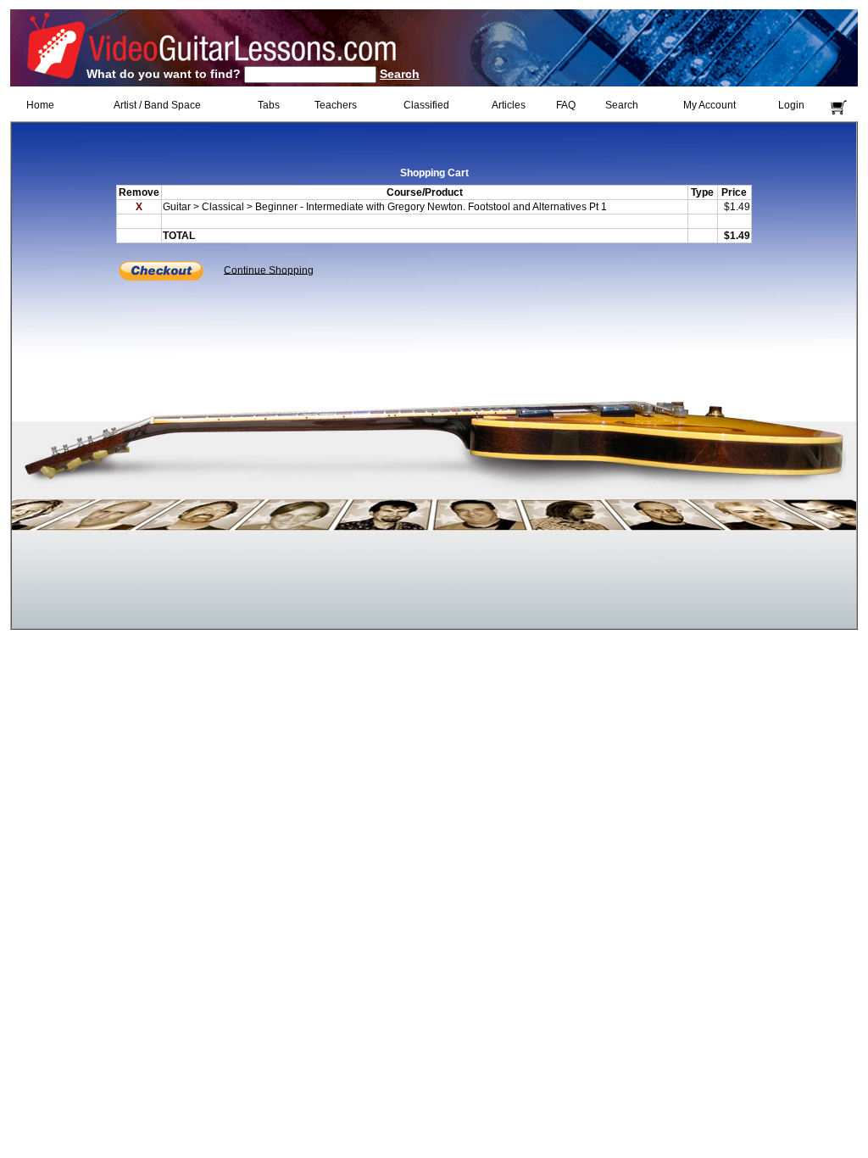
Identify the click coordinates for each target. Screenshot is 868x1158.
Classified (426, 105)
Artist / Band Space (157, 105)
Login (791, 105)
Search (400, 74)
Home (40, 105)
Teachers (335, 105)
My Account (709, 105)
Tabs (269, 105)
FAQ (566, 105)
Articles (509, 105)
